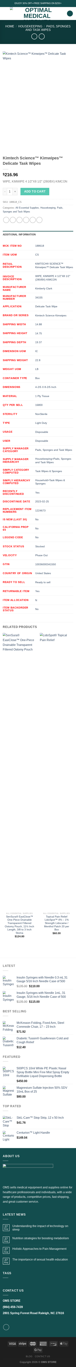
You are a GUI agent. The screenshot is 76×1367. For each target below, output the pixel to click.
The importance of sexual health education (40, 1259)
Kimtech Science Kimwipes (50, 315)
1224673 (40, 510)
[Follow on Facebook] (6, 1327)
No (37, 519)
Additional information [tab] (19, 234)
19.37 (38, 342)
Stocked (40, 546)
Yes (37, 492)
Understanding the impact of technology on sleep (40, 1227)
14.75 (38, 333)
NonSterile (41, 414)
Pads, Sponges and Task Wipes (53, 449)
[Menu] (5, 13)
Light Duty (41, 422)
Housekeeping (30, 26)
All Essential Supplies (27, 207)
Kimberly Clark (43, 288)
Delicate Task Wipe (46, 306)
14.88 (38, 324)
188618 (39, 245)
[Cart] (70, 14)
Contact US (42, 1356)
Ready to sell (42, 582)
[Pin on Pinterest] (33, 220)
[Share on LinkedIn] (39, 220)
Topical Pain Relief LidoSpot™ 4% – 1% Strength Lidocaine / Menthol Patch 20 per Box (56, 923)
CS (37, 254)
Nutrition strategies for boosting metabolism (40, 1238)
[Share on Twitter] (19, 220)
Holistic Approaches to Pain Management (39, 1248)
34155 (39, 297)
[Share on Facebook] (13, 220)
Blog (29, 1356)
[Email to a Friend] (26, 220)
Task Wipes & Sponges (48, 471)
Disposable (41, 431)
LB (36, 369)
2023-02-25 (42, 501)
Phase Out (41, 555)
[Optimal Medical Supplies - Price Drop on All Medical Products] (37, 13)
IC (36, 351)
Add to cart (35, 191)
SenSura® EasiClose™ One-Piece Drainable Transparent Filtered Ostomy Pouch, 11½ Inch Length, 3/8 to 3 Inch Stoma (19, 924)
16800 (39, 404)
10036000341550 (45, 564)
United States (43, 573)
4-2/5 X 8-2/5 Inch (45, 387)
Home (9, 26)
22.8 (37, 360)
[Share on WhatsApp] (6, 220)
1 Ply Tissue (42, 396)
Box (37, 378)
